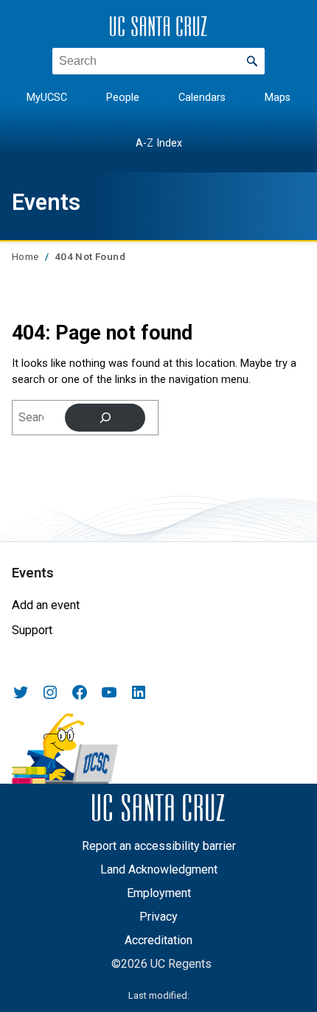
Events (46, 202)
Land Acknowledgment (158, 869)
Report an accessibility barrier (159, 846)
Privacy (158, 917)
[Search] (105, 418)
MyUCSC (47, 97)
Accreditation (158, 940)
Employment (159, 893)
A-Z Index (159, 143)
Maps (277, 97)
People (122, 97)
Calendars (202, 97)
